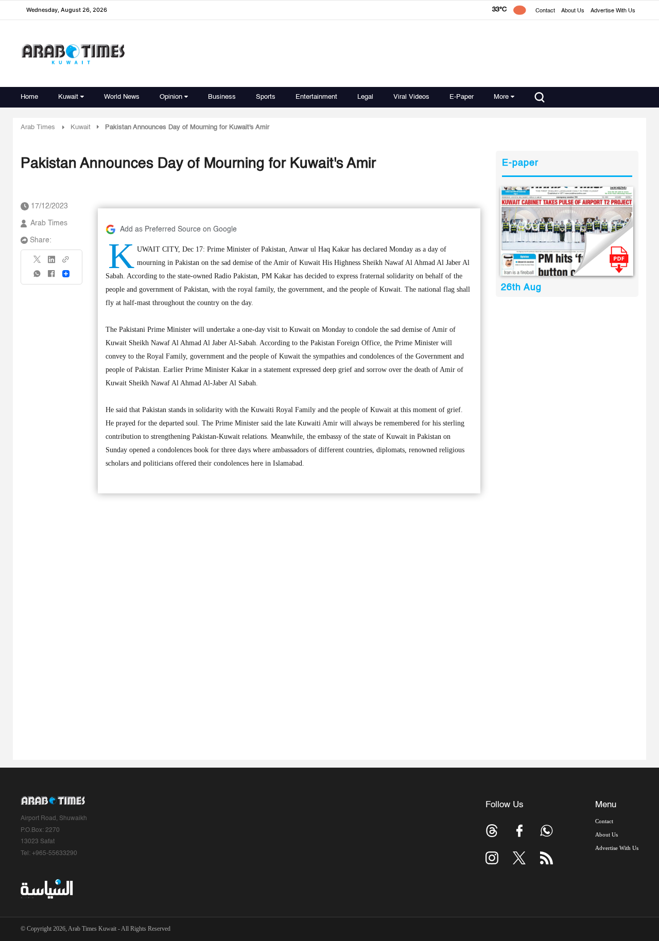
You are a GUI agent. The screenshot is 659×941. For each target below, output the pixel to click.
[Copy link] (66, 263)
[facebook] (51, 277)
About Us (572, 11)
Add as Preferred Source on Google (178, 229)
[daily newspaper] (567, 231)
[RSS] (546, 857)
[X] (37, 263)
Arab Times (38, 127)
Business (222, 97)
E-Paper (461, 97)
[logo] (73, 54)
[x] (519, 857)
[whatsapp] (37, 277)
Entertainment (316, 97)
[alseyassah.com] (46, 889)
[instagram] (491, 857)
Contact (545, 11)
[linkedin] (51, 263)
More (501, 97)
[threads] (491, 830)
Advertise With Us (613, 11)
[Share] (66, 273)
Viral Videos (411, 97)
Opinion (171, 97)
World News (122, 97)
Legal (365, 97)
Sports (265, 97)
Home (29, 97)
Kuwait (68, 97)
